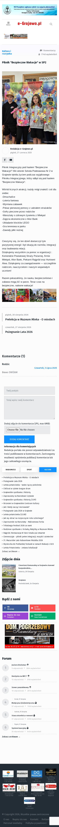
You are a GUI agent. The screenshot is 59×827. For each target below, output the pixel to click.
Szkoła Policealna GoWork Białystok (51, 793)
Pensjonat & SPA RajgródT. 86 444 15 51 (22, 793)
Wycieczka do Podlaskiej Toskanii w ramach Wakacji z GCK (28, 544)
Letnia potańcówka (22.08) (14, 514)
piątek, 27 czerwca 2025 (21, 152)
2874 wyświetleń (34, 691)
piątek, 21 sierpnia (20, 724)
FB (10, 608)
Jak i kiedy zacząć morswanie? (16, 507)
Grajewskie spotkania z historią (17, 492)
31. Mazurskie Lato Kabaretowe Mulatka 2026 (23, 540)
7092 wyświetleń (34, 706)
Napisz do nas (13, 616)
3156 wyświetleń (34, 680)
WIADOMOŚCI (11, 470)
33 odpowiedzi (18, 732)
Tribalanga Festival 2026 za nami (17, 525)
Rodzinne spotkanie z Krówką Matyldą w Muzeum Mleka (28, 529)
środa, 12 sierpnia (20, 699)
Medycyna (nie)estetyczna (23, 703)
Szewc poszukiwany (20, 687)
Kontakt (40, 616)
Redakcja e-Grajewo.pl (21, 149)
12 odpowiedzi (18, 680)
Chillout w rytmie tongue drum (16, 488)
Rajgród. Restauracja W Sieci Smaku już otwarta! (24, 533)
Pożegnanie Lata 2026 (19, 332)
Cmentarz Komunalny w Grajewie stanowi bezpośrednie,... (36, 566)
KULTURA (47, 470)
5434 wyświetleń (34, 732)
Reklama (46, 819)
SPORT (29, 470)
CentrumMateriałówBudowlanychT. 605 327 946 (9, 793)
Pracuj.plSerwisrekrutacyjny (29, 806)
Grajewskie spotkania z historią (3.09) (19, 500)
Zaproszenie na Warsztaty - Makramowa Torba (23, 522)
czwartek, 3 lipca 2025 (45, 368)
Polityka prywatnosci (36, 823)
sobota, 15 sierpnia (20, 712)
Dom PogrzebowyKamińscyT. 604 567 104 (51, 778)
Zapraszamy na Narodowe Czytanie (18, 496)
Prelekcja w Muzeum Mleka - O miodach (30, 319)
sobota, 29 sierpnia (26, 572)
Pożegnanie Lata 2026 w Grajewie (17, 511)
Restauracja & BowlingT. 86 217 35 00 (22, 779)
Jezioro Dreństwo (19, 665)
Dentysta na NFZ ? (19, 676)
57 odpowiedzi (18, 706)
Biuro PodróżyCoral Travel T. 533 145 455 (8, 779)
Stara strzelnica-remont (22, 716)
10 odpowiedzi (18, 691)
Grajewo (22, 580)
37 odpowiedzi (18, 719)
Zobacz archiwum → (11, 551)
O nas (6, 819)
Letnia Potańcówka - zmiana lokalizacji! (20, 548)
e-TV (37, 608)
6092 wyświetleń (34, 719)
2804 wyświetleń (33, 668)
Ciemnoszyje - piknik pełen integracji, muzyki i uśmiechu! (28, 537)
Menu (8, 25)
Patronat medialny (12, 823)
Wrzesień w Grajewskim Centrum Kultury (21, 503)
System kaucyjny (19, 728)
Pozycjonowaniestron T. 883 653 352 (36, 779)
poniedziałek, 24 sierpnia (29, 583)
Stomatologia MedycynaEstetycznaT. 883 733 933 (37, 793)
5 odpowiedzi (17, 668)
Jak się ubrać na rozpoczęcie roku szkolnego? (23, 518)
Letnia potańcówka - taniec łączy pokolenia (22, 485)
